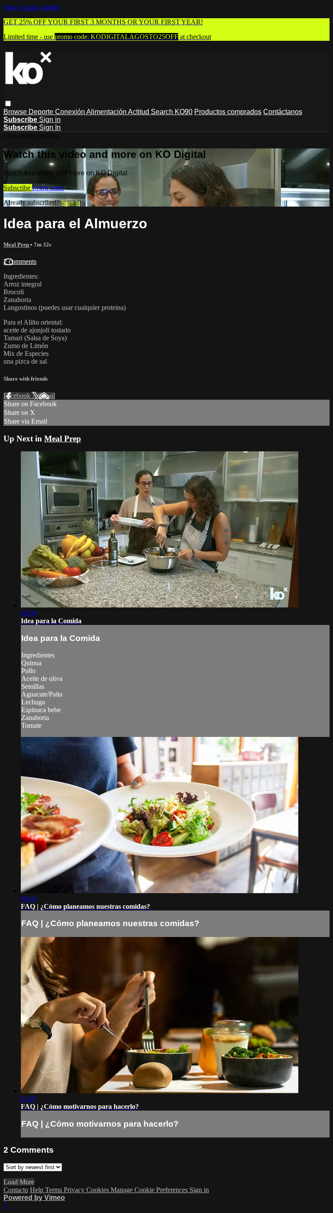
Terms (54, 1189)
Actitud (139, 111)
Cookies (98, 1189)
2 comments (19, 261)
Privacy (75, 1189)
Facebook (17, 395)
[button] (8, 103)
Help (37, 1189)
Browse (16, 111)
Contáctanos (282, 111)
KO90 (184, 111)
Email (47, 395)
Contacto (15, 1189)
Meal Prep (16, 244)
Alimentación (107, 111)
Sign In (50, 127)
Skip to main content (31, 7)
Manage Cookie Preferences (150, 1189)
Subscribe (17, 187)
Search (163, 111)
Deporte (42, 111)
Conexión (70, 111)
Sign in (50, 119)
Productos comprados (227, 111)
